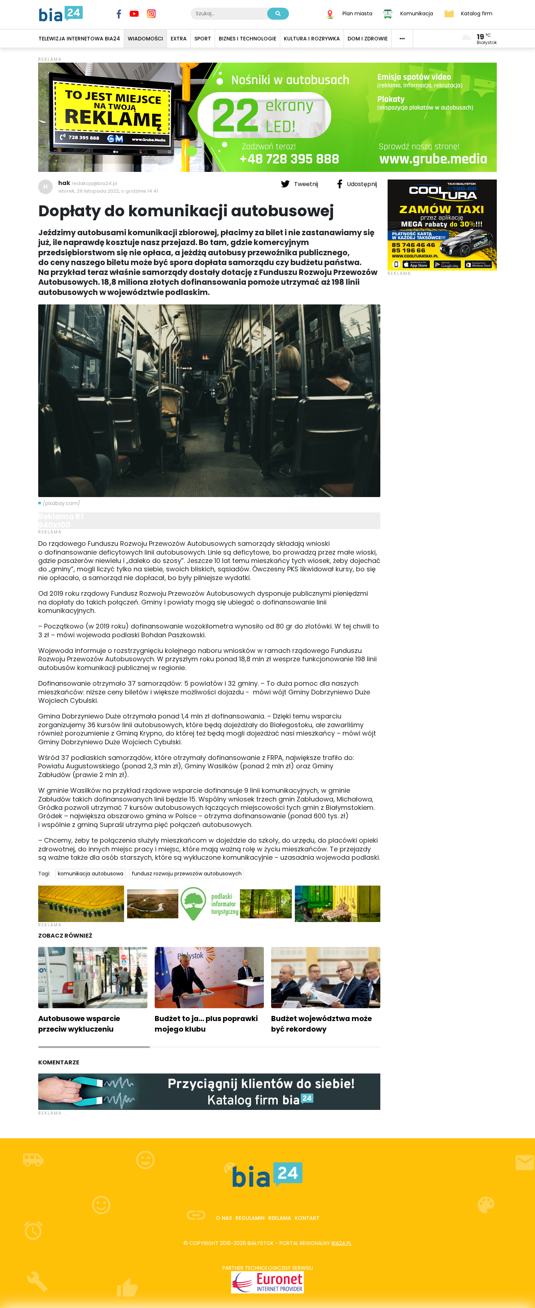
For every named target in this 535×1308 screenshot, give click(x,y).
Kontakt (307, 1218)
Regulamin (250, 1218)
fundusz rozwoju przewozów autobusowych (187, 873)
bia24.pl (342, 1243)
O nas (224, 1218)
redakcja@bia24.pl (94, 183)
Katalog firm (476, 13)
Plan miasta (357, 13)
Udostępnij (361, 184)
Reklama (279, 1218)
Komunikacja (416, 13)
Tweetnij (306, 184)
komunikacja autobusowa (90, 873)
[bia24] (61, 13)
